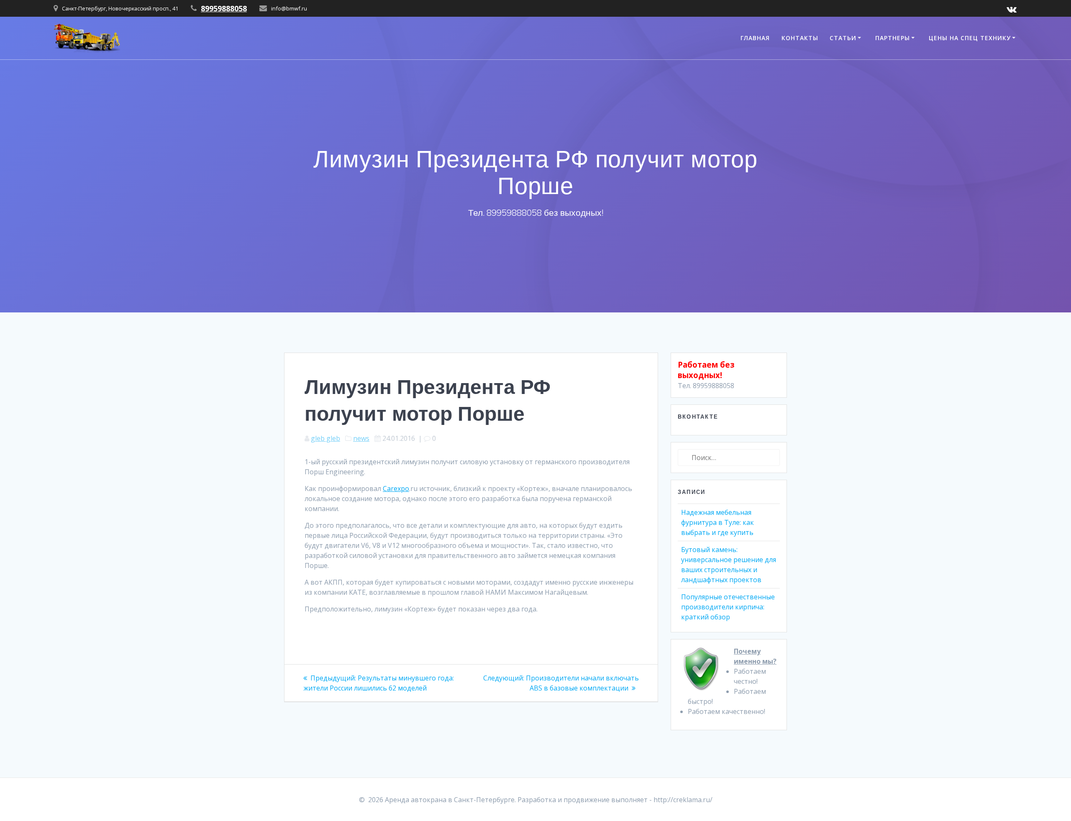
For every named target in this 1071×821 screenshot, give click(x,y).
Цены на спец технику (970, 38)
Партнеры (892, 38)
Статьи (843, 38)
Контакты (799, 38)
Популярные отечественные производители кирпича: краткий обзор (728, 607)
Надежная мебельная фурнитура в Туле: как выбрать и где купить (717, 522)
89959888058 (224, 8)
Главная (755, 38)
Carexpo (396, 488)
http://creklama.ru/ (682, 799)
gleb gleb (325, 438)
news (361, 438)
